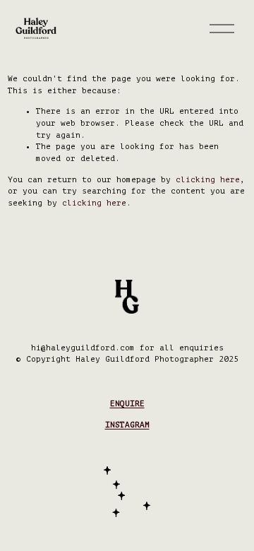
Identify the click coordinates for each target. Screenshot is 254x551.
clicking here (208, 179)
